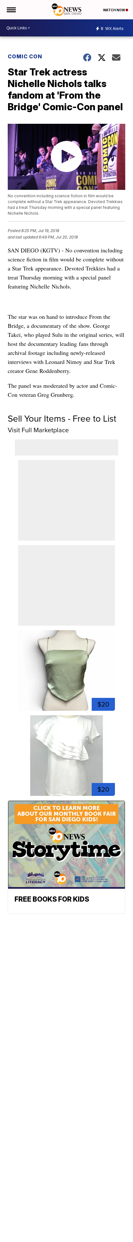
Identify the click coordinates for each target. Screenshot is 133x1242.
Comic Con (25, 56)
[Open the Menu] (11, 10)
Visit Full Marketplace (38, 430)
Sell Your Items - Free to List (62, 418)
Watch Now (114, 10)
